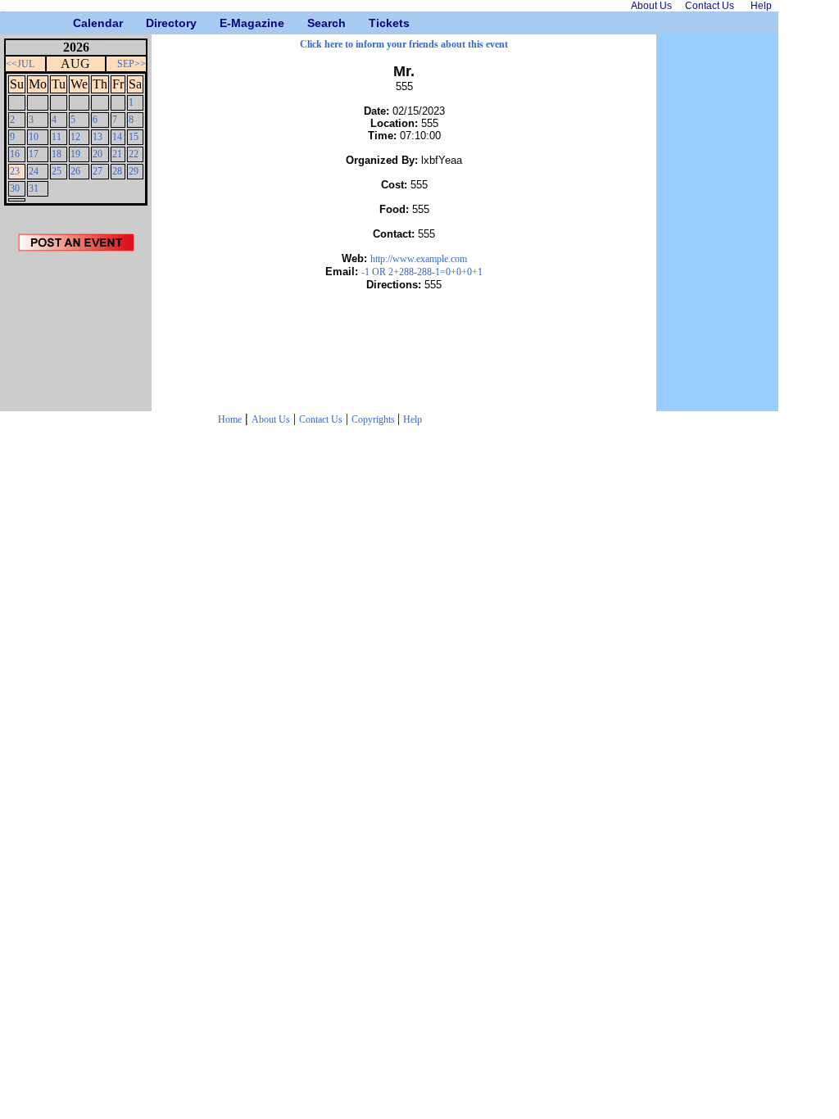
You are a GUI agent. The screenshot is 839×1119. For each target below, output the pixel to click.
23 (15, 171)
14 (117, 137)
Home (230, 419)
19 (75, 154)
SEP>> (131, 64)
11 (56, 137)
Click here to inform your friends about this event (404, 44)
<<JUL (20, 64)
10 (34, 137)
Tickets (375, 22)
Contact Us (320, 419)
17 (34, 154)
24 (34, 171)
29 (133, 171)
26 (75, 171)
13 (97, 137)
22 (133, 154)
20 (97, 154)
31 (34, 188)
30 (15, 188)
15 (133, 137)
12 (75, 137)
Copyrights (374, 419)
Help (412, 419)
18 (56, 154)
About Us (271, 419)
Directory (152, 22)
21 (117, 154)
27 (97, 171)
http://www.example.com (418, 259)
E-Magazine (226, 22)
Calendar (79, 22)
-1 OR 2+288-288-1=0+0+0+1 (422, 272)
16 (15, 154)
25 (56, 171)
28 (117, 171)
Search (313, 22)
